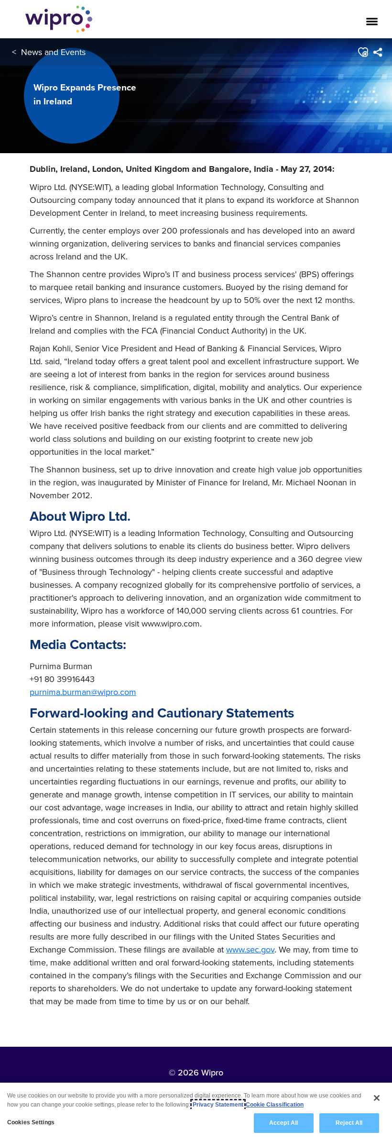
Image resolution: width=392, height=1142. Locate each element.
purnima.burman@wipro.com (83, 692)
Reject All (349, 1123)
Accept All (283, 1123)
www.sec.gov (250, 949)
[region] (196, 1112)
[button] (363, 52)
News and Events (53, 52)
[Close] (376, 1097)
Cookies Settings (30, 1122)
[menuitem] (377, 52)
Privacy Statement (218, 1104)
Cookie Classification (275, 1104)
